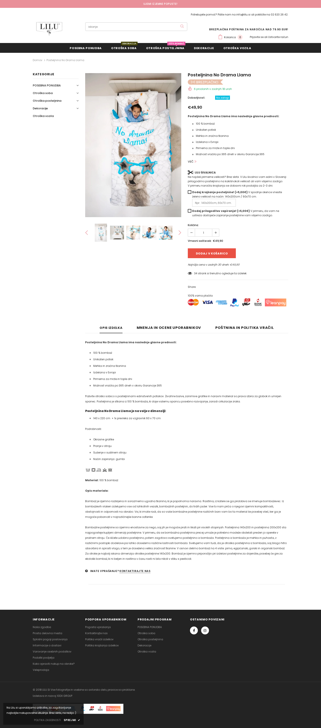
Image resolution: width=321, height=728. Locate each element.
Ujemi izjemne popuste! (160, 4)
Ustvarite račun (278, 37)
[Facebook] (194, 630)
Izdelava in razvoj (44, 696)
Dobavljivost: (196, 98)
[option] (133, 145)
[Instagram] (205, 630)
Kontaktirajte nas (134, 571)
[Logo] (49, 29)
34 (195, 273)
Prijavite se (257, 37)
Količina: (193, 225)
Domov (37, 60)
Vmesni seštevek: (200, 241)
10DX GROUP (64, 696)
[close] (287, 4)
